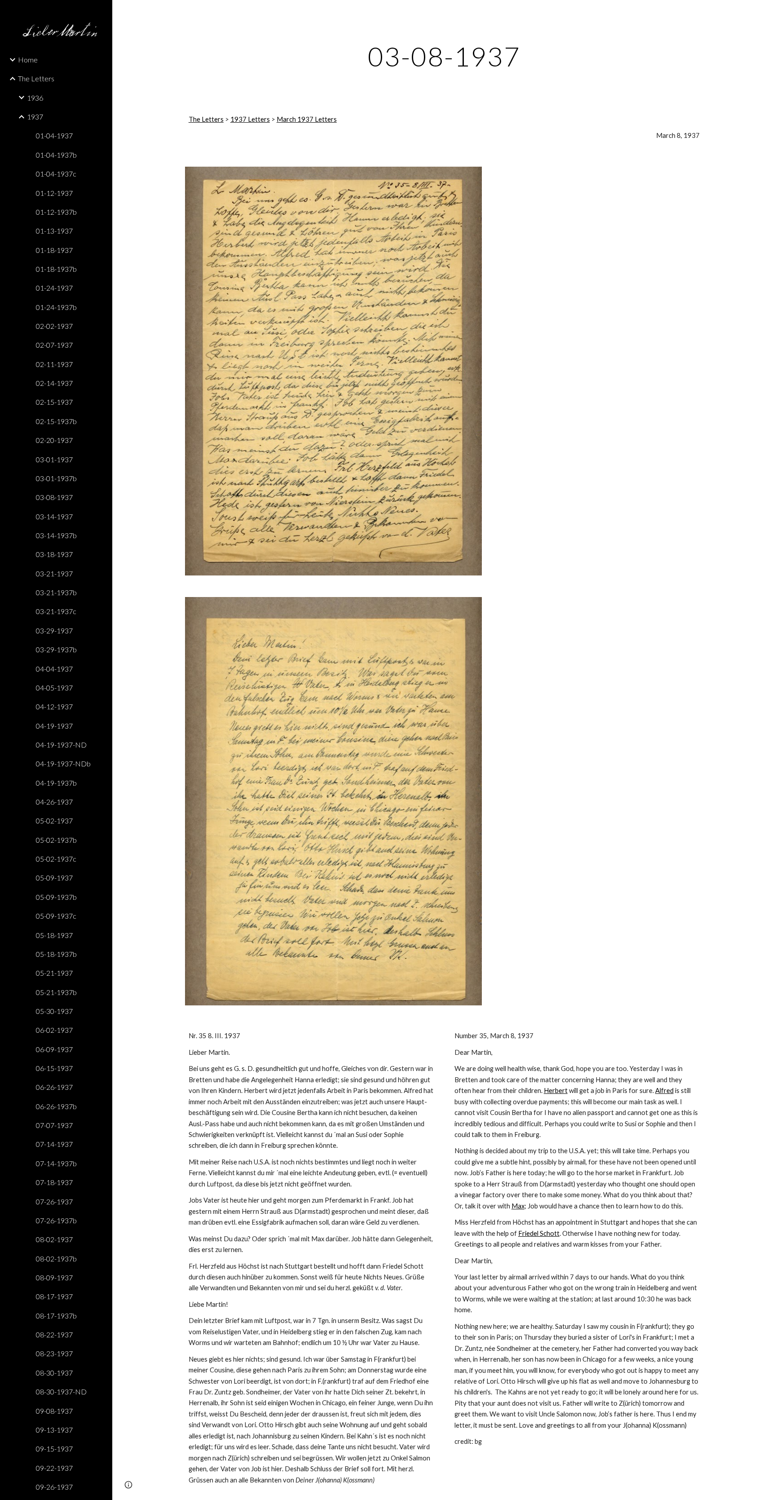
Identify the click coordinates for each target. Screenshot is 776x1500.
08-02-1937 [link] (54, 1239)
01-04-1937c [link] (56, 173)
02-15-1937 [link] (54, 402)
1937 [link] (35, 116)
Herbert (556, 1090)
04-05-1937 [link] (54, 687)
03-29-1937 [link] (54, 630)
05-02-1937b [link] (56, 840)
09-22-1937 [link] (54, 1468)
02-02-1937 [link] (54, 326)
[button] (765, 12)
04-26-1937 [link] (54, 801)
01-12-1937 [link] (54, 193)
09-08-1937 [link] (54, 1411)
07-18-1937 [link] (54, 1182)
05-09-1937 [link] (54, 877)
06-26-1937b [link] (56, 1106)
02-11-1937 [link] (54, 364)
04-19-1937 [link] (54, 725)
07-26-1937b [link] (56, 1220)
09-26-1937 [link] (54, 1486)
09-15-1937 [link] (54, 1448)
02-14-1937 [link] (54, 383)
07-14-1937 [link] (54, 1144)
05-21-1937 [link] (54, 973)
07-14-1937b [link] (56, 1163)
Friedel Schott (539, 1233)
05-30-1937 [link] (54, 1011)
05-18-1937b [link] (56, 954)
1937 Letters (250, 119)
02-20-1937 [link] (54, 440)
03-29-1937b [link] (56, 649)
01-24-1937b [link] (56, 307)
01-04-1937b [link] (56, 154)
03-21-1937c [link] (56, 611)
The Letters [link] (36, 78)
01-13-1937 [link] (54, 230)
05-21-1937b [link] (56, 992)
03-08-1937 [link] (54, 497)
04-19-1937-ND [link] (61, 744)
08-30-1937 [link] (54, 1372)
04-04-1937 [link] (54, 668)
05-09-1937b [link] (56, 897)
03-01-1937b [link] (56, 478)
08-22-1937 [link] (54, 1334)
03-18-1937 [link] (54, 554)
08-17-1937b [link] (56, 1315)
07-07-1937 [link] (54, 1125)
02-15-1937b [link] (56, 421)
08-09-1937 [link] (54, 1277)
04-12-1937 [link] (54, 706)
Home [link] (28, 59)
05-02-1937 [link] (54, 820)
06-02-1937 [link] (54, 1030)
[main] (444, 56)
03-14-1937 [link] (54, 516)
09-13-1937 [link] (54, 1429)
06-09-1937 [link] (54, 1049)
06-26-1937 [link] (54, 1087)
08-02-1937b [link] (56, 1258)
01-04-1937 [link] (54, 135)
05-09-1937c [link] (56, 916)
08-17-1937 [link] (54, 1296)
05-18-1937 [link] (54, 935)
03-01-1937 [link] (54, 459)
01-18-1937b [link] (56, 269)
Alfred (664, 1090)
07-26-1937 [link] (54, 1201)
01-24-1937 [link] (54, 287)
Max (518, 1206)
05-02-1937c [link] (56, 858)
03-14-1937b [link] (56, 535)
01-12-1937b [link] (56, 212)
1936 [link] (35, 97)
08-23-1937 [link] (54, 1353)
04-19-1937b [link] (56, 783)
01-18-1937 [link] (54, 250)
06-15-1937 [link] (54, 1068)
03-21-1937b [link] (56, 592)
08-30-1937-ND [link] (61, 1391)
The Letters (206, 119)
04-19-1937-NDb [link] (63, 763)
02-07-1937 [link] (54, 345)
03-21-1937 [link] (54, 573)
